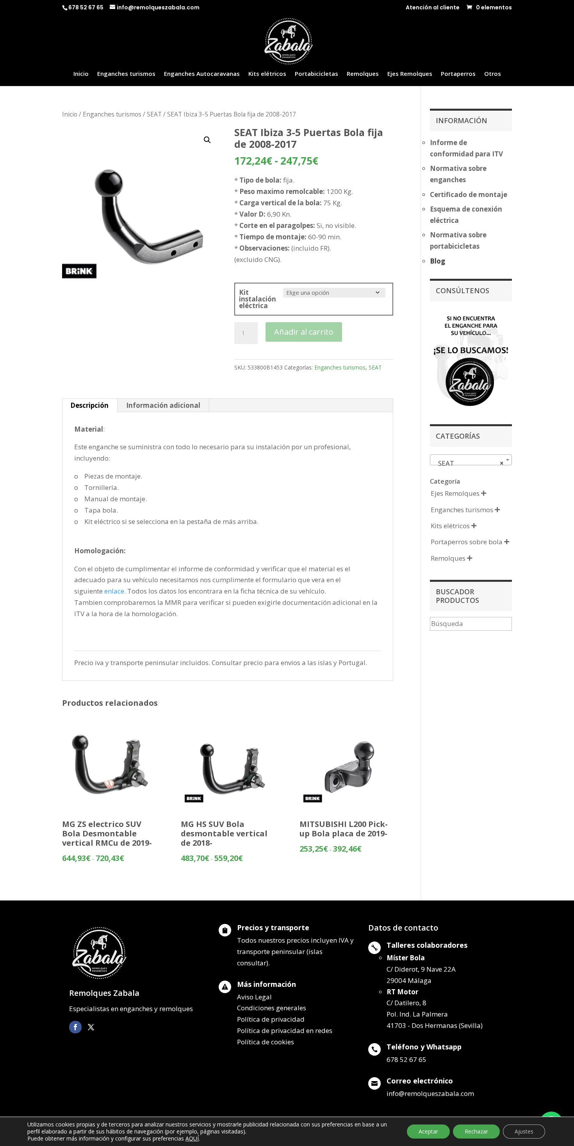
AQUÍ (192, 1138)
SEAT (154, 114)
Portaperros (458, 74)
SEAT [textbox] (468, 463)
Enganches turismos (126, 74)
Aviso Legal (254, 996)
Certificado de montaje (468, 194)
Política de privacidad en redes (284, 1030)
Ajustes (524, 1131)
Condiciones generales (271, 1007)
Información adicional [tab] (163, 405)
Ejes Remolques (409, 74)
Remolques (363, 74)
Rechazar (476, 1131)
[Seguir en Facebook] (75, 1027)
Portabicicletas (316, 74)
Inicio (81, 74)
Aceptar (428, 1131)
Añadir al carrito (303, 331)
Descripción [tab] (89, 405)
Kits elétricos (267, 74)
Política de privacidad (271, 1019)
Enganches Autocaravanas (202, 74)
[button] (207, 140)
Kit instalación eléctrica (257, 299)
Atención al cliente (433, 8)
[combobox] (471, 459)
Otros (492, 74)
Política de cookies (265, 1041)
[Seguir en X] (91, 1027)
